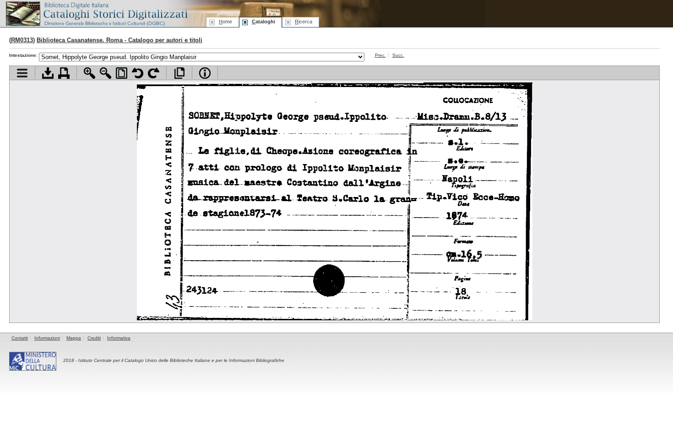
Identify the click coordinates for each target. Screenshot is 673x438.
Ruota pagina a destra (153, 73)
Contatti (19, 337)
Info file (205, 73)
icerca (303, 21)
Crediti (94, 337)
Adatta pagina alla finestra (121, 73)
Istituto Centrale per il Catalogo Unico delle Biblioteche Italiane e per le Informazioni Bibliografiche (181, 360)
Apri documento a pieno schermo (179, 73)
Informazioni (47, 337)
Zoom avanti (89, 73)
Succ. (398, 55)
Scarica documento (48, 73)
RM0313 (22, 40)
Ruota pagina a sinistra (137, 73)
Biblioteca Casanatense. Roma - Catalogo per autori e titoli (119, 40)
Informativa (118, 337)
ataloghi (263, 21)
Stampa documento (64, 73)
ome (225, 21)
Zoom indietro (105, 73)
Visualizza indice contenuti (22, 73)
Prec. (380, 55)
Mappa (73, 337)
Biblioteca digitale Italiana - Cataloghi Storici (96, 13)
